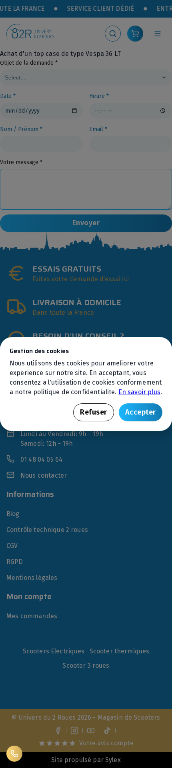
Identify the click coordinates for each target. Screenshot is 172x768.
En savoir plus (139, 392)
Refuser (93, 412)
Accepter (140, 412)
